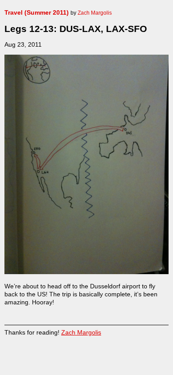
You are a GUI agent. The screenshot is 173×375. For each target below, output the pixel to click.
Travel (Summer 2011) (36, 12)
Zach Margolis (81, 332)
